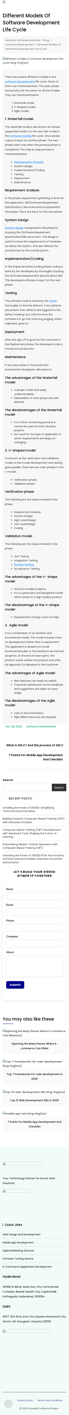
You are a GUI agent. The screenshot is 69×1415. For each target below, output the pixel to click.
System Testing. (24, 564)
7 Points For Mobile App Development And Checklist (36, 757)
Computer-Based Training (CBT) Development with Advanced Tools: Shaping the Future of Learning (32, 833)
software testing (20, 136)
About (10, 952)
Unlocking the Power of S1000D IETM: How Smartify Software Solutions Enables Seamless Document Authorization (33, 859)
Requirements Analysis (28, 162)
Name (9, 889)
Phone (10, 920)
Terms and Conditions (49, 1400)
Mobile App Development (18, 1242)
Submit (15, 985)
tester (53, 301)
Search (8, 780)
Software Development (41, 726)
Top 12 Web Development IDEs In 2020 (34, 1100)
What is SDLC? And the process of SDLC (35, 745)
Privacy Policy (25, 1400)
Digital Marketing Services (18, 1250)
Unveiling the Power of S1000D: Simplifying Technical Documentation (28, 809)
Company (12, 936)
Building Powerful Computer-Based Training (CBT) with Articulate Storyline (34, 820)
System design (14, 228)
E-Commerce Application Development (27, 1267)
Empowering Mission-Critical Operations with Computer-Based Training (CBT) (30, 846)
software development (20, 81)
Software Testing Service (18, 1258)
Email (9, 904)
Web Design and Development (22, 1234)
